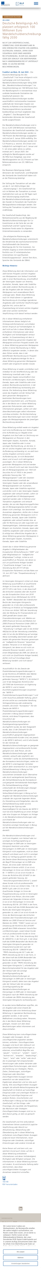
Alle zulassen (20, 1252)
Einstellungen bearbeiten (20, 1264)
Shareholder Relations (12, 17)
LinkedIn (20, 1208)
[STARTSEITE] (5, 4)
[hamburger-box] (36, 4)
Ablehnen (20, 1258)
